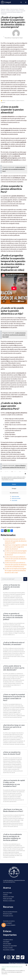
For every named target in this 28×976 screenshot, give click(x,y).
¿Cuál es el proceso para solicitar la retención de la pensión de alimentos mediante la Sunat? (15, 559)
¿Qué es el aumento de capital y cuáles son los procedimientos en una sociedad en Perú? (14, 783)
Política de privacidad (16, 498)
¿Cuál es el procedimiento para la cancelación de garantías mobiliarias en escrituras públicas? (12, 837)
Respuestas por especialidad (10, 945)
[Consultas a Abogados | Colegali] (6, 2)
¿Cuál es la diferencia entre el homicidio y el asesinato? (13, 643)
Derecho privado (14, 9)
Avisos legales (14, 500)
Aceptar (14, 484)
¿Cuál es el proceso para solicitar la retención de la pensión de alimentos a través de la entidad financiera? (15, 564)
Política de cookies (15, 496)
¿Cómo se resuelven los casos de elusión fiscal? (11, 753)
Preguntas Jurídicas (5, 9)
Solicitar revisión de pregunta (8, 100)
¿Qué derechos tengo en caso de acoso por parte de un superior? (14, 727)
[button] (25, 474)
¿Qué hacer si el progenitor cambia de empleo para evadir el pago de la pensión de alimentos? (16, 547)
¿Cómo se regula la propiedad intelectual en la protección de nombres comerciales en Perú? (14, 697)
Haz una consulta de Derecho (10, 911)
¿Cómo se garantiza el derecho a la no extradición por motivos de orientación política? (13, 616)
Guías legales (6, 941)
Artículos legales (7, 943)
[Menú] (25, 2)
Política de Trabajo (7, 898)
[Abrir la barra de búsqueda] (21, 2)
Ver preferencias (14, 492)
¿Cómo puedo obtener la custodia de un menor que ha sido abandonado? (13, 668)
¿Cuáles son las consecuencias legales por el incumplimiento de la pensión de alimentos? (16, 553)
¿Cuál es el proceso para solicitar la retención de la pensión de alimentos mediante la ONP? (15, 541)
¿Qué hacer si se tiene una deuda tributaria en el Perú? (13, 810)
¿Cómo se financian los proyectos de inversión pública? (11, 587)
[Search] (25, 579)
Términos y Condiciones (9, 900)
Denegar (14, 488)
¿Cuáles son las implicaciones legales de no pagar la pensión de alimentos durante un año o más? (15, 570)
